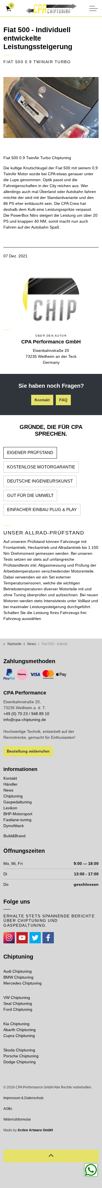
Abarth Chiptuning (19, 1029)
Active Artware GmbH (35, 1130)
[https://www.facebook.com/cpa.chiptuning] (48, 937)
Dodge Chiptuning (19, 1062)
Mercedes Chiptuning (22, 983)
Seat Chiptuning (17, 1003)
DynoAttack (13, 825)
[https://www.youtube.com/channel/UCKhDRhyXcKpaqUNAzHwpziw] (22, 937)
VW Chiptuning (16, 997)
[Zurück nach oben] (51, 1156)
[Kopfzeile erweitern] (93, 8)
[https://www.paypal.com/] (9, 674)
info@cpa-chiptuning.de (24, 719)
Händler (10, 784)
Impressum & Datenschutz (23, 1098)
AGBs (7, 1109)
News (8, 790)
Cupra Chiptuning (19, 1035)
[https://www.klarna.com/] (22, 674)
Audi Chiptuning (17, 971)
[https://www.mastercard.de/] (48, 674)
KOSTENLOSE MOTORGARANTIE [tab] (41, 466)
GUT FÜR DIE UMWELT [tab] (30, 495)
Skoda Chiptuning (19, 1050)
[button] (51, 107)
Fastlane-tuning (17, 819)
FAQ (63, 400)
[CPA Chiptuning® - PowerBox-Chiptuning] (51, 8)
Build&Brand (14, 836)
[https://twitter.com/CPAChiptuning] (35, 937)
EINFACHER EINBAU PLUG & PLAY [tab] (42, 509)
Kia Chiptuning (16, 1024)
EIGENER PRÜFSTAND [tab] (30, 452)
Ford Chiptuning (17, 1009)
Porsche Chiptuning (21, 1056)
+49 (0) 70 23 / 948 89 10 (26, 713)
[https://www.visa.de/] (35, 674)
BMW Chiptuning (18, 977)
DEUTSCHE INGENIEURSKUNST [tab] (40, 481)
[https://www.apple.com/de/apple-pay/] (61, 674)
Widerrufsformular (17, 1119)
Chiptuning (13, 796)
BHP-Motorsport (17, 814)
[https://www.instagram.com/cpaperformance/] (9, 937)
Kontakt (42, 400)
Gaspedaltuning (17, 802)
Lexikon (10, 808)
